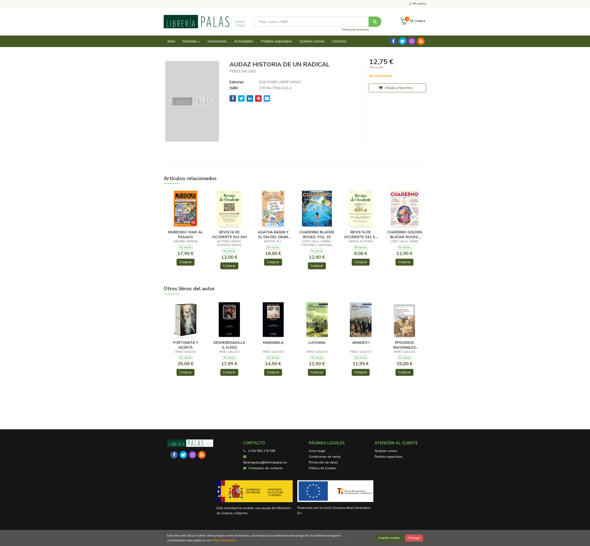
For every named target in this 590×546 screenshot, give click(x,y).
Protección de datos (323, 462)
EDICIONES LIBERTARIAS (280, 82)
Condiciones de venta (324, 456)
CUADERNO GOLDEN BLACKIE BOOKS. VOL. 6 (404, 234)
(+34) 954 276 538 (261, 451)
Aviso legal (317, 451)
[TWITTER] (402, 41)
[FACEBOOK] (393, 41)
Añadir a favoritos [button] (398, 88)
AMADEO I (360, 342)
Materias (190, 41)
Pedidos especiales (389, 456)
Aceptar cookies (389, 538)
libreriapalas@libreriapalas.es (265, 462)
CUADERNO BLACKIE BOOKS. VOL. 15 (316, 234)
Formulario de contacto (266, 468)
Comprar (185, 262)
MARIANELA (273, 342)
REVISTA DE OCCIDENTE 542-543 (229, 234)
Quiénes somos (386, 451)
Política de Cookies (322, 468)
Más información (224, 540)
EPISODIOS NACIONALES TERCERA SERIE (404, 345)
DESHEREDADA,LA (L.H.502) (229, 345)
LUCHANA (316, 342)
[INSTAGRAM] (412, 41)
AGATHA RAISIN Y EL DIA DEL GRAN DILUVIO (273, 234)
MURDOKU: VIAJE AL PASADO (185, 234)
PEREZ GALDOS (243, 71)
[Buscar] (375, 21)
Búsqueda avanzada (355, 29)
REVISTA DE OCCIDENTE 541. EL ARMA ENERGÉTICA (360, 234)
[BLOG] (421, 41)
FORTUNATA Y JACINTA (185, 345)
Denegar (414, 538)
